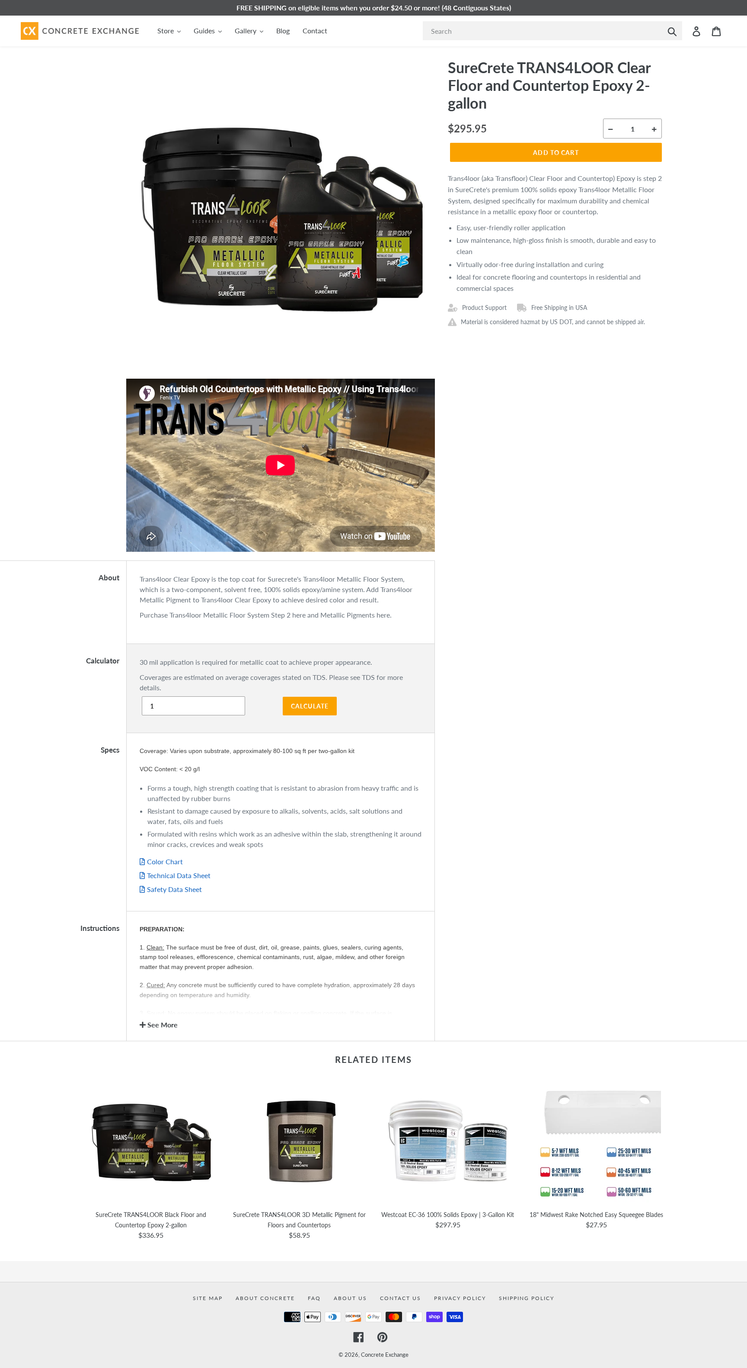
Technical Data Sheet (179, 875)
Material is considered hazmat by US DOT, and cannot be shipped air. (553, 321)
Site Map (208, 1298)
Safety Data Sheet (174, 889)
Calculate (310, 706)
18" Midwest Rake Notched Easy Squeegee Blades (596, 1214)
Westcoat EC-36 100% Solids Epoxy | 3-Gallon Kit (447, 1214)
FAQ (314, 1298)
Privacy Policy (460, 1298)
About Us (350, 1298)
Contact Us (400, 1298)
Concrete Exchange (385, 1354)
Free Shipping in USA (559, 307)
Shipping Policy (526, 1298)
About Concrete (265, 1298)
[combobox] (552, 30)
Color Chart (165, 861)
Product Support (484, 307)
